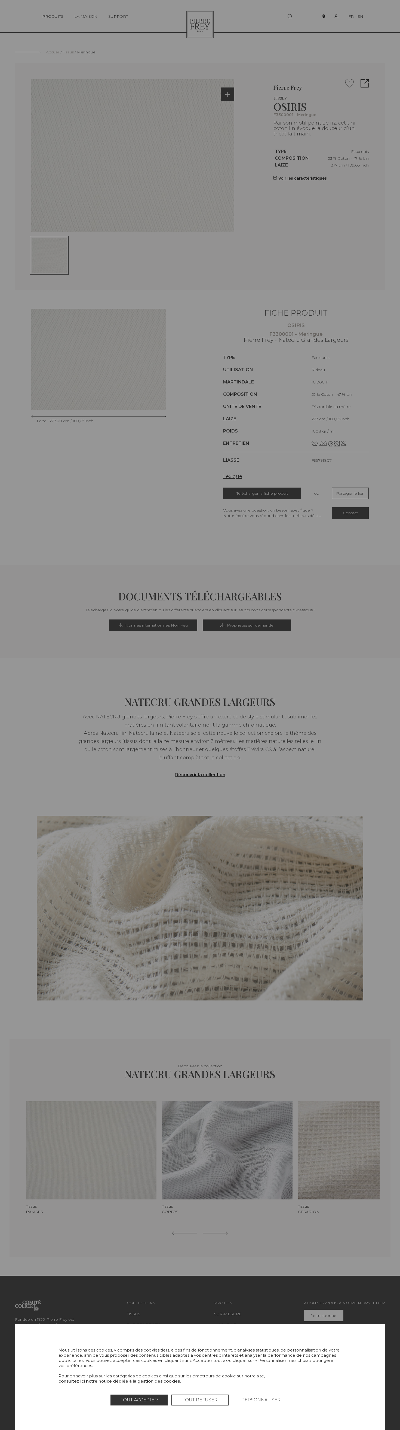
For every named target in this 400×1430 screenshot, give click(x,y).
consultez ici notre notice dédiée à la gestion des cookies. (120, 1381)
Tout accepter (139, 1399)
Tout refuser (200, 1399)
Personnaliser (261, 1399)
